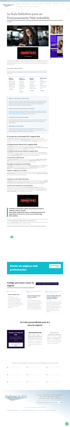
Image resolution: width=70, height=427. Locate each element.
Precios (30, 6)
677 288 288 (10, 0)
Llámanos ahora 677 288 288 (55, 266)
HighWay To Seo (18, 410)
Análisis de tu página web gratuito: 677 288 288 (47, 283)
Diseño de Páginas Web (13, 294)
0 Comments (9, 21)
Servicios (57, 396)
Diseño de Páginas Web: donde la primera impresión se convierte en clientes (54, 297)
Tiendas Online (50, 396)
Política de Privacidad (34, 407)
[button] (66, 423)
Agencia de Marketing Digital (15, 344)
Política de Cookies (41, 407)
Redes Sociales (36, 6)
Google (25, 6)
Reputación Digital (43, 396)
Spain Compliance (40, 410)
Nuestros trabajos (19, 6)
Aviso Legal (27, 407)
